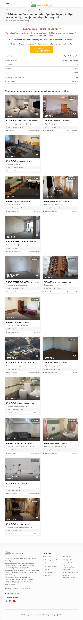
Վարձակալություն (51, 560)
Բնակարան (22, 121)
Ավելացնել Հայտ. (51, 575)
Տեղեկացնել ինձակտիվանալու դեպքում (41, 49)
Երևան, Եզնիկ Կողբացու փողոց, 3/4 (20, 446)
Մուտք (47, 569)
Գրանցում (48, 572)
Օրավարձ (48, 563)
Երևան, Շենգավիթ (14, 366)
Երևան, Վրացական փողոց (17, 285)
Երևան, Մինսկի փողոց (53, 204)
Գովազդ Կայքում (51, 566)
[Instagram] (10, 601)
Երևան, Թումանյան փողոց (17, 406)
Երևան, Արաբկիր (51, 124)
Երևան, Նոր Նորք (51, 285)
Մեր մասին (66, 557)
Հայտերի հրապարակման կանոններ (68, 567)
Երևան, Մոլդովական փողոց (17, 245)
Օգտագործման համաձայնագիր (67, 561)
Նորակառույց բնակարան (25, 242)
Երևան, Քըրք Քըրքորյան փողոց (19, 124)
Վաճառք (48, 557)
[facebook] (7, 601)
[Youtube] (14, 601)
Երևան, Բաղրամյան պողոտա (56, 366)
